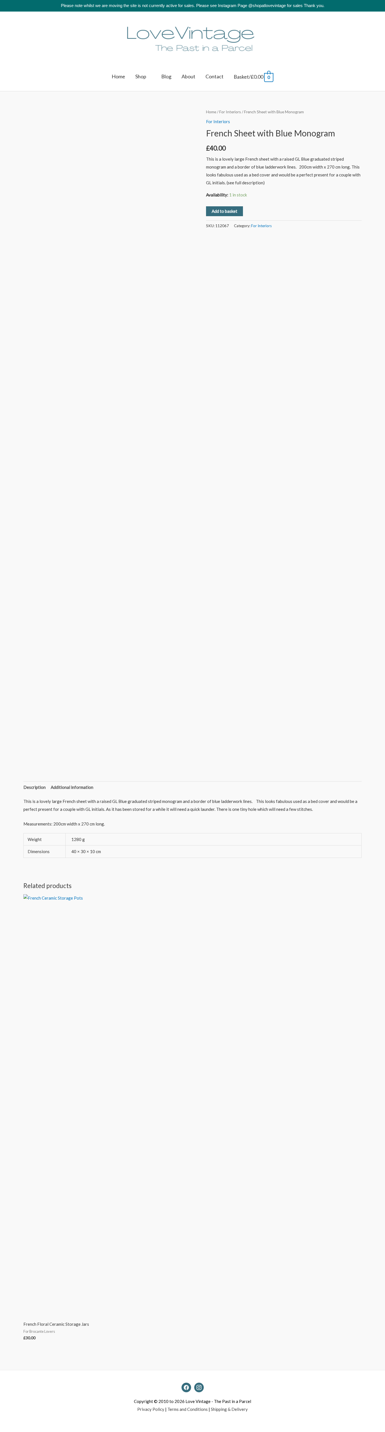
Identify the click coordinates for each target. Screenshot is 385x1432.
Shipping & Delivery (229, 1409)
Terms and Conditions (187, 1409)
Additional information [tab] (72, 787)
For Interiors (230, 111)
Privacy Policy (150, 1409)
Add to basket (224, 211)
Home (211, 111)
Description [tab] (34, 787)
